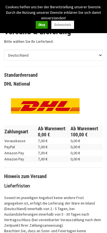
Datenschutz (62, 25)
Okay (41, 25)
